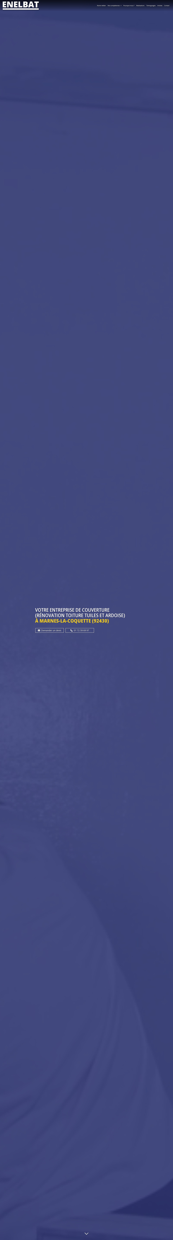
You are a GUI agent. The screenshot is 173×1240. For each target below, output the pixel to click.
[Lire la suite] (86, 1233)
